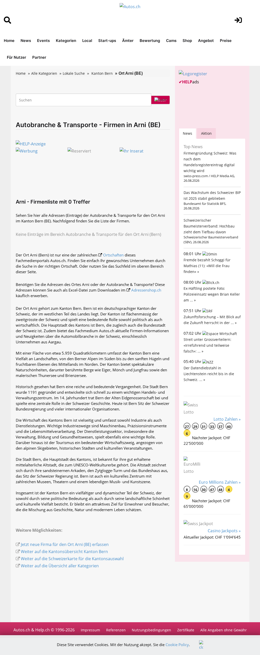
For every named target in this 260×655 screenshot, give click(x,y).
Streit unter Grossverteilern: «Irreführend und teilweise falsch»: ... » (207, 345)
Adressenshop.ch (146, 290)
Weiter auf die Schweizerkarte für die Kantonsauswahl (72, 558)
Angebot (206, 40)
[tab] (187, 133)
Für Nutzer (16, 57)
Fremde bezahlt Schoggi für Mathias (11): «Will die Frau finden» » (207, 265)
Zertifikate (185, 630)
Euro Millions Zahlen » (220, 482)
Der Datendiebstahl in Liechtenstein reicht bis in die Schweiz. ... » (209, 373)
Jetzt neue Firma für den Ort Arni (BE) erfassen (65, 544)
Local (87, 40)
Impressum (90, 630)
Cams (171, 40)
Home (9, 40)
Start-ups (107, 40)
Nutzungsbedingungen (151, 630)
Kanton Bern (102, 73)
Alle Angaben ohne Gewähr (223, 630)
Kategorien (66, 40)
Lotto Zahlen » (227, 419)
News (26, 40)
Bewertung (150, 40)
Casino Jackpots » (224, 531)
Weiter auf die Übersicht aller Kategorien (60, 566)
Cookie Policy (177, 644)
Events (43, 40)
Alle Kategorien (44, 73)
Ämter (128, 40)
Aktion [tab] (206, 133)
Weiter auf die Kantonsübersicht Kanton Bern (64, 551)
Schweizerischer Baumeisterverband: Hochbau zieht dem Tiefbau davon (209, 226)
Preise (226, 40)
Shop (187, 40)
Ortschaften (113, 254)
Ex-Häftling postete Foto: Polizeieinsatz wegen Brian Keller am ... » (212, 294)
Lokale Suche (74, 73)
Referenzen (116, 630)
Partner (39, 57)
